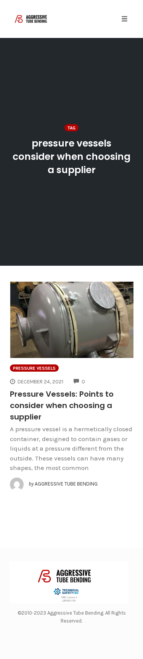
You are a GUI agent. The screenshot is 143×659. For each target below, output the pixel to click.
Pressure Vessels (34, 368)
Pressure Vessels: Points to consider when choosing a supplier (62, 405)
